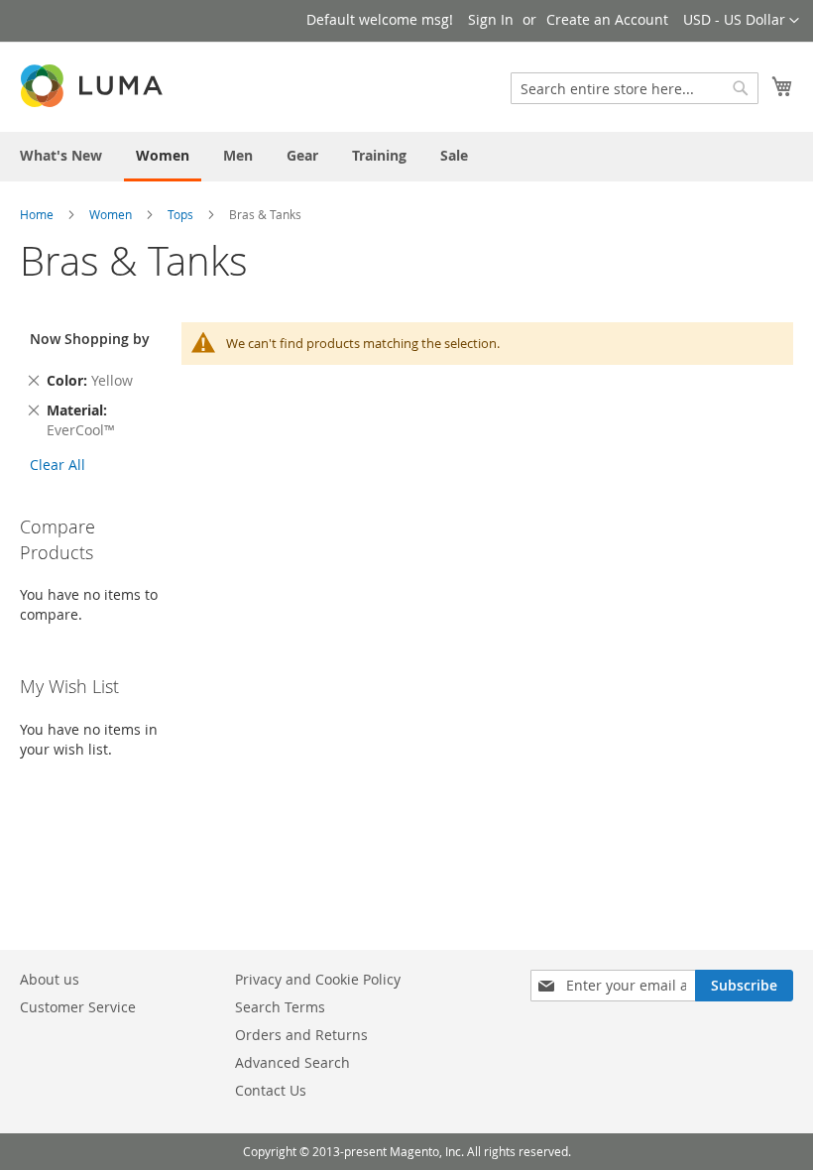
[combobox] (634, 88)
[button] (741, 21)
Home (37, 214)
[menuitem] (61, 155)
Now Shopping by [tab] (90, 338)
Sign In (491, 19)
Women (110, 214)
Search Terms (280, 1006)
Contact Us (270, 1090)
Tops (180, 214)
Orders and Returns (301, 1034)
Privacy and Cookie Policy (318, 979)
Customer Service (78, 1006)
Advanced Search (292, 1062)
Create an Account (607, 19)
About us (49, 979)
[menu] (406, 156)
